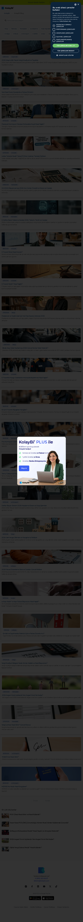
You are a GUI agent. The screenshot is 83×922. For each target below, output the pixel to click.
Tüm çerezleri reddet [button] (65, 51)
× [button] (78, 4)
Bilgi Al (24, 468)
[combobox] (75, 5)
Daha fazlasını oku (65, 21)
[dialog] (66, 30)
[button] (66, 55)
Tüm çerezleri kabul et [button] (66, 45)
